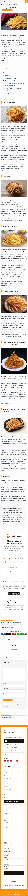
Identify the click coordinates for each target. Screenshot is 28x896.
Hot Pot (6, 786)
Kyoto (6, 846)
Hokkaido (7, 813)
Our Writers (17, 879)
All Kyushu (6, 868)
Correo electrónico (7, 688)
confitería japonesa (12, 624)
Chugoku (5, 857)
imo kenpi (24, 625)
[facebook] (9, 892)
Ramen (6, 770)
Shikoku (5, 859)
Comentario (5, 667)
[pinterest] (14, 892)
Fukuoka (6, 864)
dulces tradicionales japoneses (7, 625)
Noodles (6, 772)
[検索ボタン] (23, 1)
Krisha (14, 645)
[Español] (5, 761)
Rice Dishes (7, 778)
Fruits (6, 797)
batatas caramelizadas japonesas (16, 622)
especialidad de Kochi (18, 625)
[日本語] (20, 761)
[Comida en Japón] (4, 1)
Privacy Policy (14, 881)
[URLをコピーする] (24, 634)
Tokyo (6, 827)
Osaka (6, 844)
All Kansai (6, 848)
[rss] (17, 892)
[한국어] (14, 761)
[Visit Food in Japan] (14, 536)
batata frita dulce (6, 622)
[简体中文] (17, 761)
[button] (3, 634)
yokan (18, 515)
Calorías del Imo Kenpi (11, 81)
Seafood (6, 781)
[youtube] (15, 892)
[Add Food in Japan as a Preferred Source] (14, 593)
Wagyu (6, 783)
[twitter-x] (10, 892)
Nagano (6, 837)
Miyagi (6, 820)
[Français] (8, 761)
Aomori (6, 818)
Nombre (5, 683)
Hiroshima (7, 853)
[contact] (18, 892)
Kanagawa (7, 829)
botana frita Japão (5, 624)
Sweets (6, 791)
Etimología (8, 75)
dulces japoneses (20, 624)
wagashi (12, 627)
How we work (14, 886)
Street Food (7, 789)
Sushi (6, 775)
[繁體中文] (11, 761)
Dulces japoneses (5, 9)
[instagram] (12, 892)
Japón (10, 9)
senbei (5, 515)
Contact (22, 879)
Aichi (6, 836)
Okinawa (6, 866)
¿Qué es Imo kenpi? (10, 73)
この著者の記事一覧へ (14, 649)
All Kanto (5, 831)
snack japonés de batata (6, 627)
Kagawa (6, 855)
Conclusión (8, 93)
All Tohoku (6, 822)
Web (3, 693)
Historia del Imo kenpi (10, 78)
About (4, 879)
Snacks (6, 794)
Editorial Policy (10, 879)
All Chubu (6, 839)
